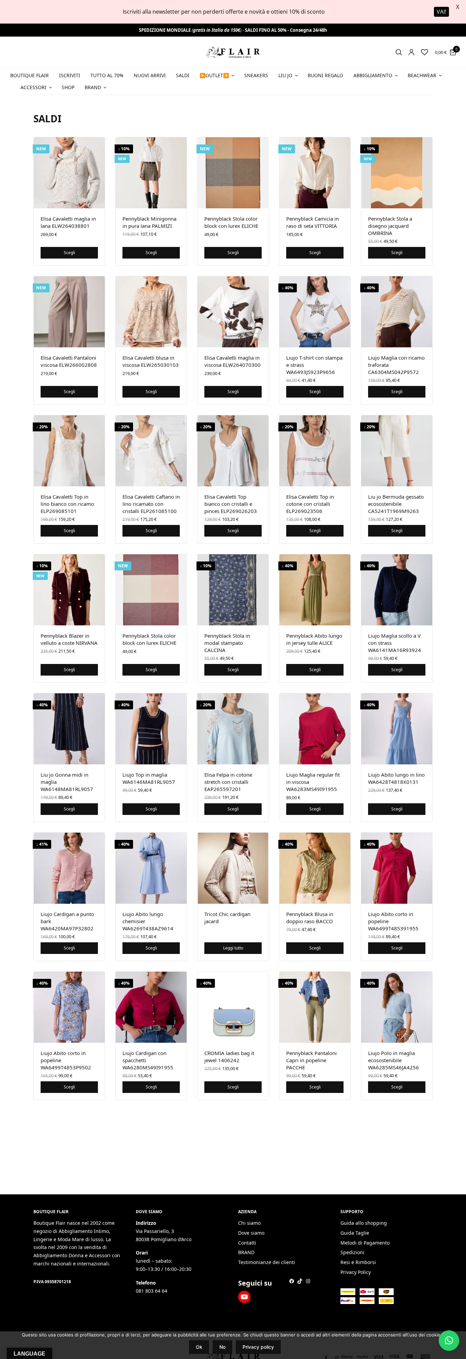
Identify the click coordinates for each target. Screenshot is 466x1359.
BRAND (246, 1252)
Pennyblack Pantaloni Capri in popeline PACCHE (311, 1060)
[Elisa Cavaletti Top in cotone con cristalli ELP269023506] (314, 450)
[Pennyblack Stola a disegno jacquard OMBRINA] (396, 172)
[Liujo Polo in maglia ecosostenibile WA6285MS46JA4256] (396, 1007)
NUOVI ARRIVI (150, 75)
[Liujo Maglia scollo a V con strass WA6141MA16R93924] (396, 589)
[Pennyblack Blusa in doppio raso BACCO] (314, 868)
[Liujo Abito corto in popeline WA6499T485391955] (396, 868)
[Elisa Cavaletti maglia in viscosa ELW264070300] (233, 311)
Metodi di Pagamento (365, 1242)
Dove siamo (251, 1233)
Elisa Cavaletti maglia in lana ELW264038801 (68, 222)
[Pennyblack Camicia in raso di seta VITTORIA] (314, 172)
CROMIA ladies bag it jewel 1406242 (229, 1057)
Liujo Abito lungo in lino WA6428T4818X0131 (396, 778)
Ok (199, 1347)
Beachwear (422, 75)
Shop (68, 87)
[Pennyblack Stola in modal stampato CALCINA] (233, 589)
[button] (449, 1340)
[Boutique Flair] (233, 52)
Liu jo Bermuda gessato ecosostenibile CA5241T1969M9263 (396, 503)
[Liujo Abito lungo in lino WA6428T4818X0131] (396, 728)
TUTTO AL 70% (106, 75)
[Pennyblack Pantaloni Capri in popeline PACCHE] (314, 1007)
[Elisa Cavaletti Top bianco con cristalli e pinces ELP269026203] (233, 450)
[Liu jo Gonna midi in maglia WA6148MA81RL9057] (69, 728)
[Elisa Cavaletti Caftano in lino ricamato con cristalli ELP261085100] (151, 450)
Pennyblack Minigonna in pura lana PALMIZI (149, 222)
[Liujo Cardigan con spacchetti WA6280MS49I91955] (151, 1007)
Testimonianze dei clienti (266, 1262)
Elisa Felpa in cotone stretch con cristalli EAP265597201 (228, 781)
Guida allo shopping (363, 1223)
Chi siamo (249, 1223)
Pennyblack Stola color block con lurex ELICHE (231, 222)
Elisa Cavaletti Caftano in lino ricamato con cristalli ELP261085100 (151, 503)
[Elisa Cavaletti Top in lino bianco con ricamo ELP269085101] (69, 450)
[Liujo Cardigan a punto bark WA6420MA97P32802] (69, 868)
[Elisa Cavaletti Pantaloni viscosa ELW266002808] (69, 311)
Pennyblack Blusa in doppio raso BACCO (309, 918)
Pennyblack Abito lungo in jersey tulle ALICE (314, 639)
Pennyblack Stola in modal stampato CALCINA (227, 642)
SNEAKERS (256, 75)
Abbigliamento (372, 75)
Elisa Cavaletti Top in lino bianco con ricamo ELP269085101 (67, 503)
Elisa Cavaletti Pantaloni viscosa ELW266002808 (69, 361)
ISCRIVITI (69, 75)
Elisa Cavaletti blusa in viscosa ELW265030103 (150, 361)
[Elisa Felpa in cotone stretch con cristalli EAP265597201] (233, 728)
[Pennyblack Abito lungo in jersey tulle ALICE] (314, 589)
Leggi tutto (233, 948)
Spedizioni (352, 1252)
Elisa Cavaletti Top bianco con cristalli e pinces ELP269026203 (230, 503)
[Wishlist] (424, 52)
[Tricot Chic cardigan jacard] (233, 868)
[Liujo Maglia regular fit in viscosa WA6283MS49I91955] (314, 728)
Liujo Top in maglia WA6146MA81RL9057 (148, 778)
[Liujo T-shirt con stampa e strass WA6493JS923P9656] (314, 311)
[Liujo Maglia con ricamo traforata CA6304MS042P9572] (396, 311)
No (222, 1347)
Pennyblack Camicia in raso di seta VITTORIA (312, 222)
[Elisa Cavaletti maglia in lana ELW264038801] (69, 172)
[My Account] (411, 52)
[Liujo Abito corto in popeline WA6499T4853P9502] (69, 1007)
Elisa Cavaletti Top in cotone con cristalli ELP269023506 (310, 503)
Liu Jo (285, 75)
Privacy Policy (355, 1272)
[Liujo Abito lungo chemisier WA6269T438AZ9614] (151, 868)
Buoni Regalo (325, 75)
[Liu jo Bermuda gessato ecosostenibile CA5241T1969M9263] (396, 450)
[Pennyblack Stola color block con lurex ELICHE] (233, 172)
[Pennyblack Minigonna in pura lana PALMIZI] (151, 172)
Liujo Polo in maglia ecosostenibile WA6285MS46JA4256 (393, 1060)
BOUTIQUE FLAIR (29, 75)
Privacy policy (258, 1347)
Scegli (69, 252)
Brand (93, 87)
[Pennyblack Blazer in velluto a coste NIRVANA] (69, 589)
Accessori (33, 87)
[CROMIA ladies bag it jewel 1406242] (233, 1007)
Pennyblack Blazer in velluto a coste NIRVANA (69, 639)
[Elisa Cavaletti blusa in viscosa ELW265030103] (151, 311)
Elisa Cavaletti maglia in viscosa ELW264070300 (232, 361)
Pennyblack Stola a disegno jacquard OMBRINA (390, 225)
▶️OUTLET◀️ (214, 75)
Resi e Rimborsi (358, 1262)
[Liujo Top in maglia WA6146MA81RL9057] (151, 728)
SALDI (182, 75)
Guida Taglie (354, 1233)
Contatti (247, 1242)
